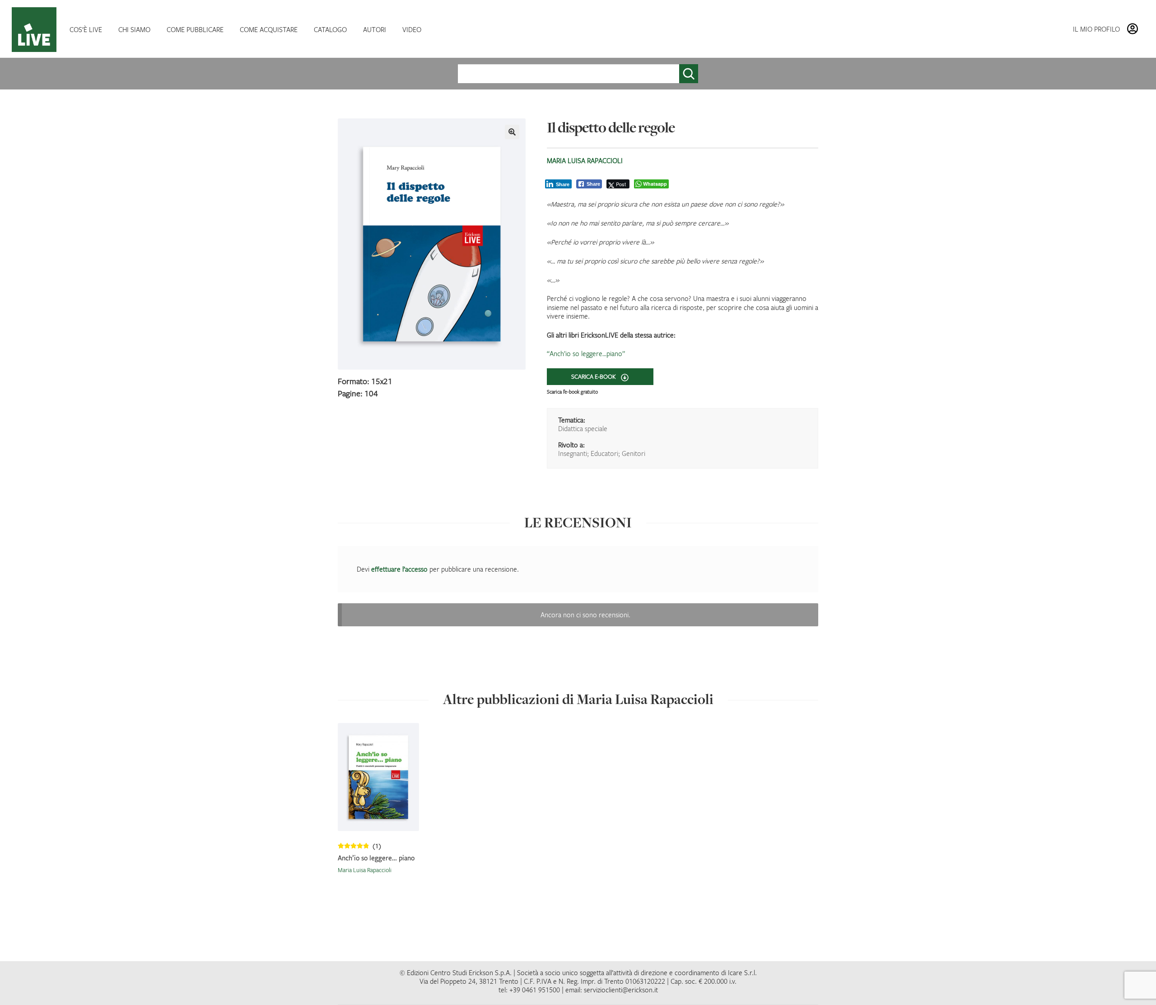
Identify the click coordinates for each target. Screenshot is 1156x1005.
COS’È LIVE (86, 29)
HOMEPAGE (36, 29)
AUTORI (374, 29)
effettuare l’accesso (399, 568)
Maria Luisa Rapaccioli (585, 160)
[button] (512, 132)
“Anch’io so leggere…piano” (586, 353)
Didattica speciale (582, 428)
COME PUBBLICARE (195, 29)
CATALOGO (330, 29)
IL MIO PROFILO (1096, 28)
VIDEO (411, 29)
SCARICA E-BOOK (594, 376)
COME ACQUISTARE (269, 29)
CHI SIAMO (134, 29)
